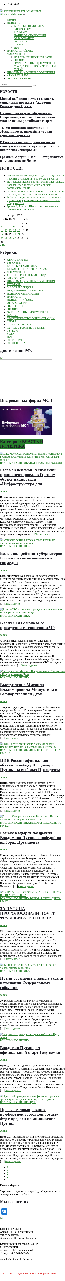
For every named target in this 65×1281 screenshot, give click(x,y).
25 (6, 237)
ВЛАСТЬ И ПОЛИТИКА (29, 26)
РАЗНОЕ (12, 315)
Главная (11, 19)
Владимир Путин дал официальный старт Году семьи (30, 1050)
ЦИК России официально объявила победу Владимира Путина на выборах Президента (30, 765)
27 (14, 237)
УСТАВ (18, 69)
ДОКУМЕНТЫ (16, 53)
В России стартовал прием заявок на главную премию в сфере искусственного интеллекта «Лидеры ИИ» (31, 146)
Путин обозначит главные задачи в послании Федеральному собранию (31, 983)
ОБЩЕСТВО (22, 41)
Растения (5, 1276)
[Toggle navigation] (24, 14)
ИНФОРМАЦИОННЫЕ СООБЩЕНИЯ (31, 72)
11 (6, 230)
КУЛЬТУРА (21, 32)
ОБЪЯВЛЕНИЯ (23, 60)
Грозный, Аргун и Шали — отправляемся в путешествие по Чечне (31, 158)
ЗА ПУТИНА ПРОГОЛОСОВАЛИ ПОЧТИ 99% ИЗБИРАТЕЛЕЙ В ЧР (28, 913)
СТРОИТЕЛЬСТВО (19, 324)
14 (18, 230)
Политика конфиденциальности (33, 56)
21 (18, 234)
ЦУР (16, 47)
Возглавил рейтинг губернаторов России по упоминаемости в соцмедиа (31, 558)
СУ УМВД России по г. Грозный (26, 327)
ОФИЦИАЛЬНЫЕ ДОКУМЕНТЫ (34, 63)
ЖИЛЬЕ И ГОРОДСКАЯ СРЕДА (27, 275)
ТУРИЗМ (12, 330)
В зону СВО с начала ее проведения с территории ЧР (27, 625)
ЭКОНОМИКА (16, 343)
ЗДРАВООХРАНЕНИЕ (27, 29)
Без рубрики (14, 262)
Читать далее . (43, 534)
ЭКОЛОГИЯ (14, 339)
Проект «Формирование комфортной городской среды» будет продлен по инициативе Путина (29, 1116)
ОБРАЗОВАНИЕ (24, 38)
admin (3, 491)
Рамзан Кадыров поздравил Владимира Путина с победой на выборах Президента (30, 838)
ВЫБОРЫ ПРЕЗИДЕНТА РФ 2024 (28, 268)
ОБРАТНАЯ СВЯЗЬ (19, 78)
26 (10, 237)
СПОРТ (18, 44)
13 (14, 230)
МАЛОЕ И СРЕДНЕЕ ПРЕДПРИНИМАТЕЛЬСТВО (25, 289)
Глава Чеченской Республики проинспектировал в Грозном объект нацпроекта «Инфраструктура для (28, 477)
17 (2, 234)
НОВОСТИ (14, 22)
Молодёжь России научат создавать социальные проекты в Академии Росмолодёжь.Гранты (27, 102)
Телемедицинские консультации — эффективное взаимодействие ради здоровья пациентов (26, 131)
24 (2, 237)
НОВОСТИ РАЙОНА (20, 50)
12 (10, 230)
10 (2, 230)
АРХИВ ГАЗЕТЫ (17, 75)
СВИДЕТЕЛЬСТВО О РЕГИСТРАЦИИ (38, 66)
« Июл (4, 245)
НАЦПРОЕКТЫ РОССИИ (30, 35)
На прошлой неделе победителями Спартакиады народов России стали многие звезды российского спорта (27, 117)
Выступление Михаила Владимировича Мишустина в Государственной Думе (28, 689)
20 (14, 234)
